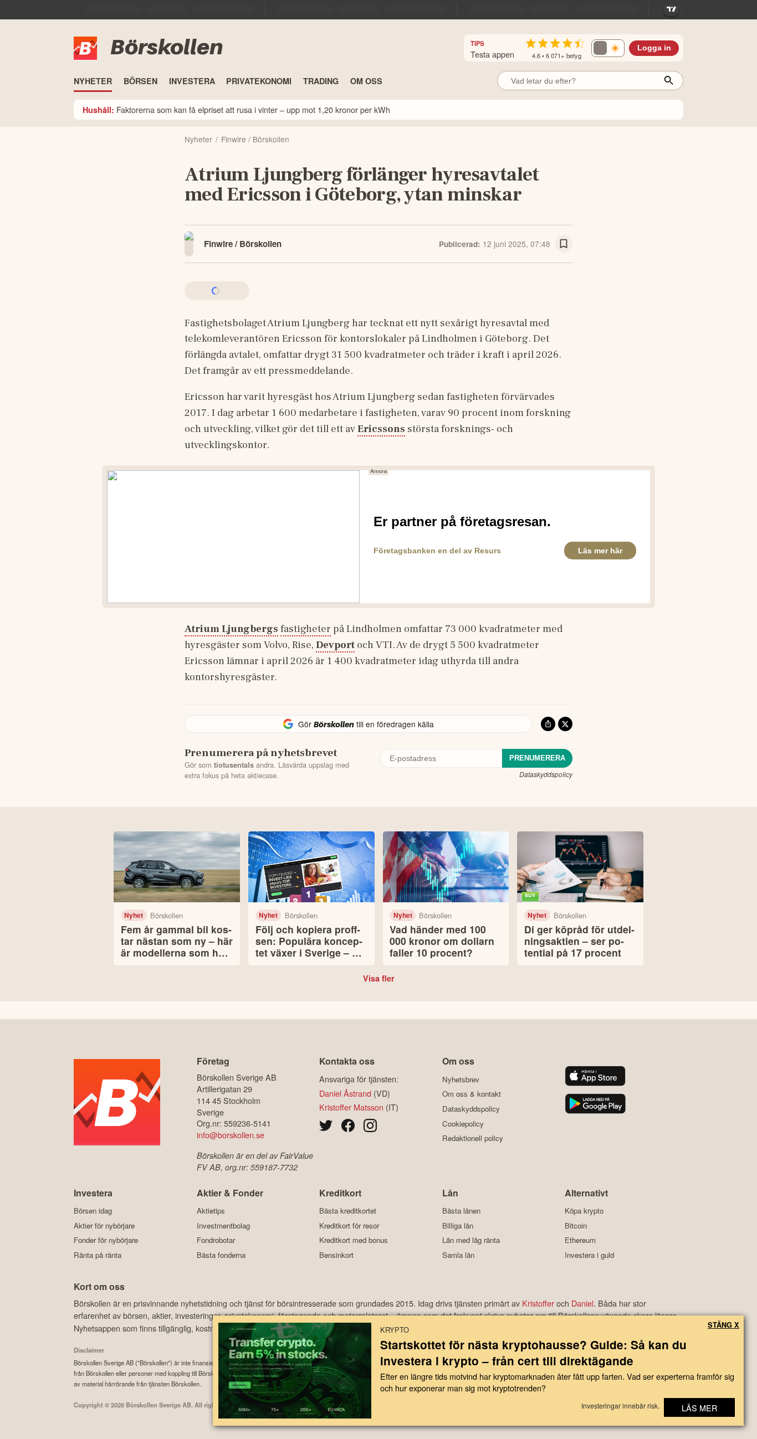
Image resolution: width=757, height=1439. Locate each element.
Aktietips (211, 1211)
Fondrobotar (216, 1240)
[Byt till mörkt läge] (608, 48)
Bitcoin (576, 1225)
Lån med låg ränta (471, 1240)
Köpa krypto (584, 1211)
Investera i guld (589, 1255)
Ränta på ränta (97, 1255)
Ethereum (580, 1240)
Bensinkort (336, 1255)
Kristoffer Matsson (351, 1107)
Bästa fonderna (221, 1255)
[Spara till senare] (563, 244)
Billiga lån (457, 1225)
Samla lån (458, 1255)
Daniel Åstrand (345, 1093)
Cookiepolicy (463, 1123)
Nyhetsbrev (460, 1079)
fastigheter (305, 628)
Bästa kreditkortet (347, 1211)
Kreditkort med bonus (353, 1240)
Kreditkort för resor (349, 1225)
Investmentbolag (223, 1225)
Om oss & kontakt (471, 1094)
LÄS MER (699, 1408)
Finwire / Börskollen (243, 244)
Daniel (582, 1303)
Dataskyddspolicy (545, 774)
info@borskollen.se (230, 1134)
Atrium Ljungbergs (231, 628)
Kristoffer (538, 1303)
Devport (335, 644)
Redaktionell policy (472, 1138)
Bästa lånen (461, 1211)
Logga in (654, 48)
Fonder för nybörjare (106, 1240)
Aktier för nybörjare (104, 1225)
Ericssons (381, 428)
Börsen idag (93, 1211)
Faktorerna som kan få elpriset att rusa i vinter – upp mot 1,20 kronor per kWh (236, 109)
